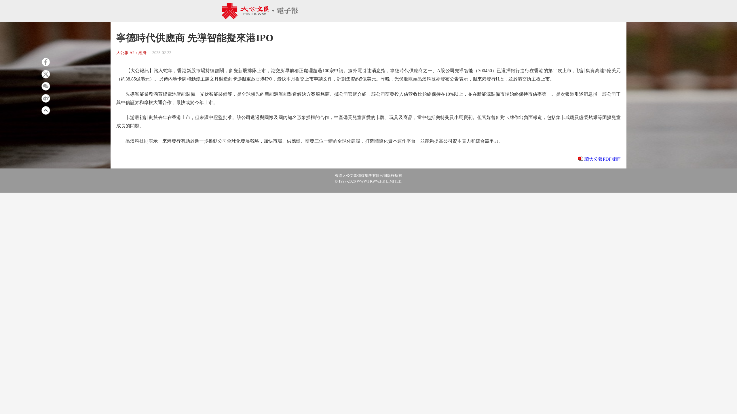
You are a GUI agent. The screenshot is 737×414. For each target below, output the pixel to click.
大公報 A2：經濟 (131, 53)
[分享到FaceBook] (45, 62)
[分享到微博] (45, 98)
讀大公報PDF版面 (602, 159)
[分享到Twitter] (45, 74)
